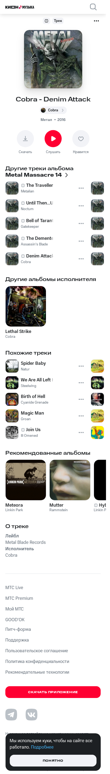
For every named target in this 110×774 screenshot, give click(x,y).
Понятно (53, 760)
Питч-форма (18, 629)
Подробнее (42, 747)
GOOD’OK (15, 620)
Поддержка (17, 640)
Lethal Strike (18, 331)
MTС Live (14, 588)
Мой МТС (14, 609)
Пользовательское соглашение (36, 651)
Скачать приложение (53, 692)
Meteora (14, 505)
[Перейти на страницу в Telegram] (11, 714)
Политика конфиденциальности (37, 661)
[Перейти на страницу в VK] (31, 714)
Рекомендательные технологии (37, 672)
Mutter (56, 505)
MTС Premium (19, 598)
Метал (46, 120)
